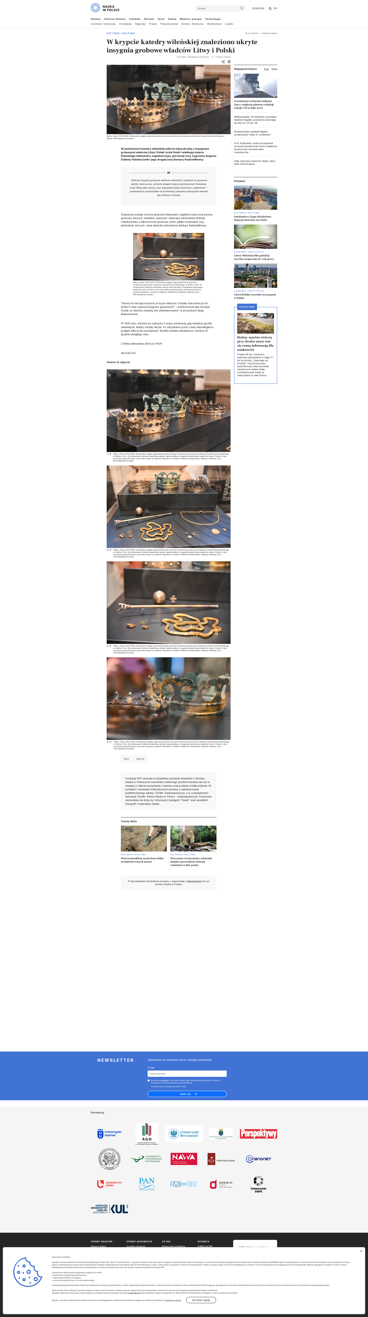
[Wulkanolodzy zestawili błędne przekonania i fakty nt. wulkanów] (255, 133)
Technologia (213, 19)
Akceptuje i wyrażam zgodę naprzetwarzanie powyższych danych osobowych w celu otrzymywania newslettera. (185, 1081)
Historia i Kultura (114, 19)
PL (270, 8)
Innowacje (125, 23)
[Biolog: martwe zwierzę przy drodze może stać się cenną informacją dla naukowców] (255, 345)
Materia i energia (191, 19)
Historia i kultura (121, 33)
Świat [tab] (274, 69)
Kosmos (96, 19)
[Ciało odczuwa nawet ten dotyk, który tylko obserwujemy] (255, 162)
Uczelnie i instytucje (249, 252)
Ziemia (172, 19)
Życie (161, 19)
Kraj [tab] (266, 69)
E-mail (151, 1067)
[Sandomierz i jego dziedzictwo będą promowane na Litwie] (255, 204)
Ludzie (229, 23)
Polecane (247, 306)
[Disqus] (169, 933)
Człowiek (134, 19)
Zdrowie (149, 19)
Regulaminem (194, 881)
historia (140, 758)
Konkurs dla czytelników (173, 1246)
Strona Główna (252, 33)
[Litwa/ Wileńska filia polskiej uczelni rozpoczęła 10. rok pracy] (255, 243)
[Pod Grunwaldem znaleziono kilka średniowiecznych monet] (144, 847)
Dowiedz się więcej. (173, 1300)
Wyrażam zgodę (201, 1300)
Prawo (153, 23)
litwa (126, 758)
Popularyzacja (169, 23)
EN (275, 8)
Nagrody (140, 23)
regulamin (164, 1080)
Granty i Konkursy (192, 23)
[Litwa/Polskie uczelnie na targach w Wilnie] (255, 282)
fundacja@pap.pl (134, 1293)
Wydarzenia (214, 23)
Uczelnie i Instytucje (103, 23)
